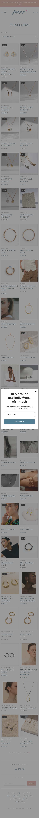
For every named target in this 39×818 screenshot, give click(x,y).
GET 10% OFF (19, 421)
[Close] (36, 391)
